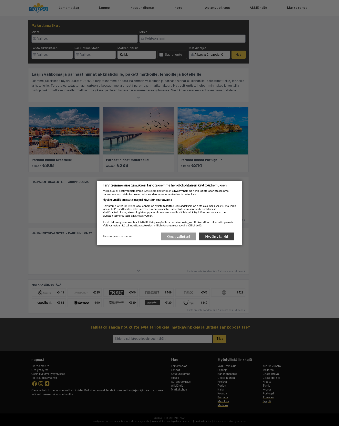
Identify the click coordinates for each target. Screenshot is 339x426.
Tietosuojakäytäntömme (117, 236)
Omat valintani (178, 236)
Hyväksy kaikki (216, 236)
